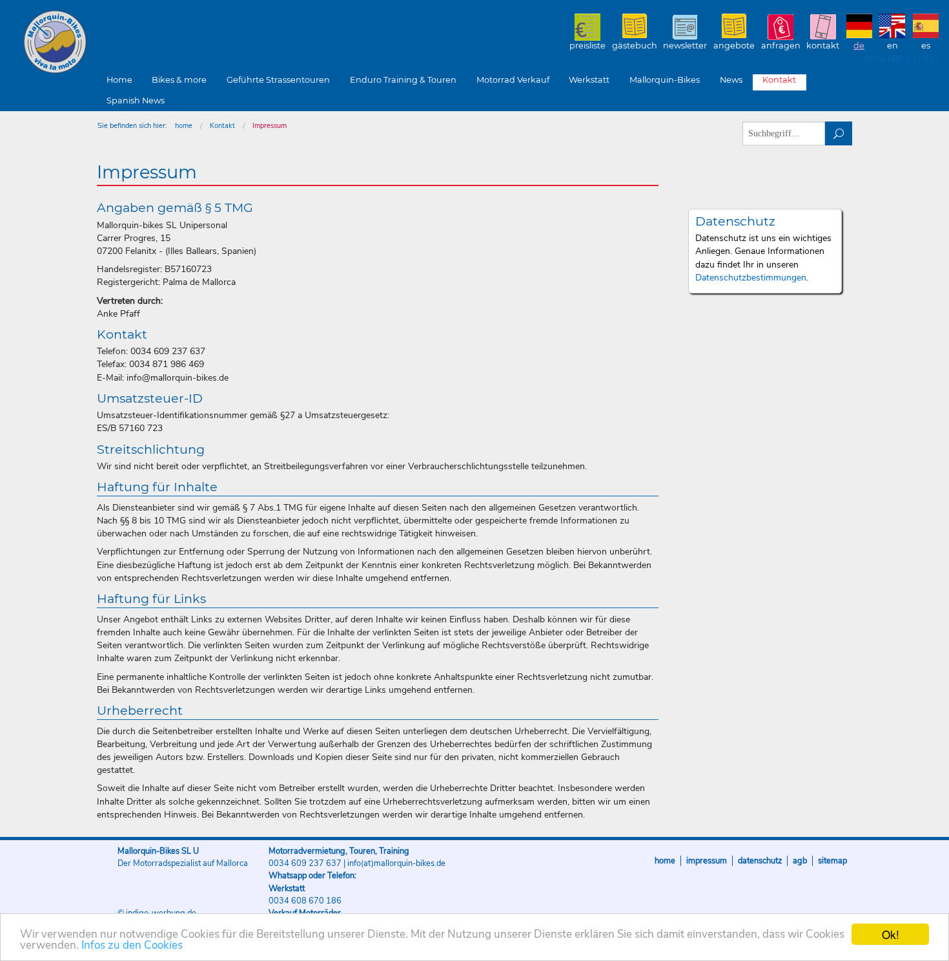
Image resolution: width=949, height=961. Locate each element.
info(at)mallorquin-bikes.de (396, 863)
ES (925, 45)
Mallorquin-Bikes (131, 42)
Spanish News (136, 100)
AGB (800, 861)
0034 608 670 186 (305, 901)
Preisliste (587, 45)
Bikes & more (179, 80)
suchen (839, 133)
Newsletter (685, 45)
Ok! (890, 934)
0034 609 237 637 (901, 59)
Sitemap (832, 861)
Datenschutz (760, 861)
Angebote (734, 45)
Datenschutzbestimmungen (750, 277)
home (183, 126)
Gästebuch (634, 45)
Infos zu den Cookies (132, 945)
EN (892, 45)
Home (119, 80)
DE (858, 45)
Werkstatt (589, 80)
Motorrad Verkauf (512, 80)
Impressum (269, 126)
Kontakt (822, 45)
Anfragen (781, 45)
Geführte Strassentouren (278, 80)
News (731, 80)
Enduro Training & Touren (403, 80)
